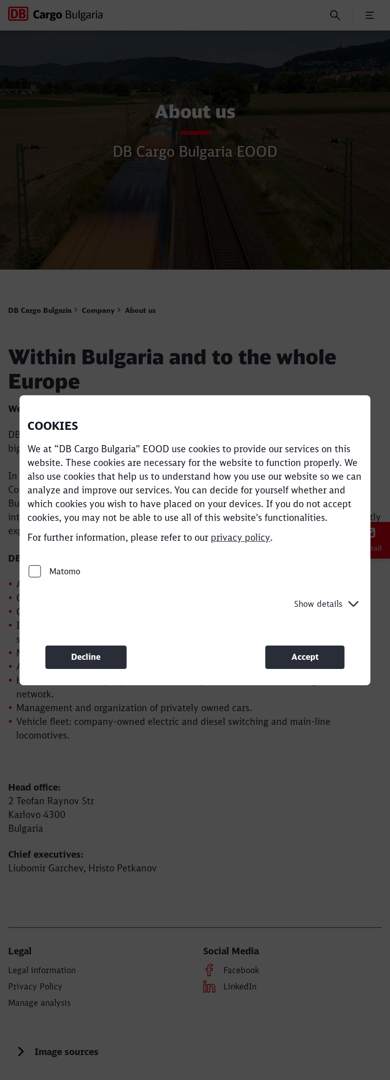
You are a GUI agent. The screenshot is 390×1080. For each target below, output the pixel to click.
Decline (86, 657)
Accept (305, 657)
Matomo (63, 571)
